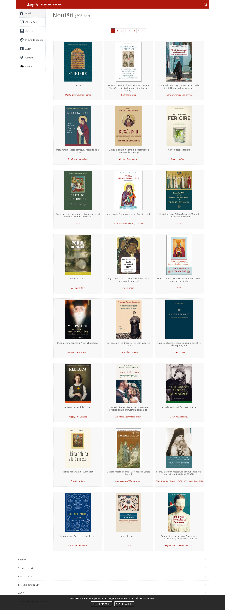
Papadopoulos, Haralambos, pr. (179, 545)
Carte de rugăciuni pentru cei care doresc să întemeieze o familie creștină (78, 215)
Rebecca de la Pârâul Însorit (78, 407)
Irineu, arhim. (128, 288)
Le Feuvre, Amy (77, 288)
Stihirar (78, 85)
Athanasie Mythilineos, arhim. (128, 416)
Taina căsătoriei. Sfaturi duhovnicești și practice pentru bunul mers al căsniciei (128, 408)
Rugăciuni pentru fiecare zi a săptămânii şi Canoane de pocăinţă (128, 151)
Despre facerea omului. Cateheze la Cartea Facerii (128, 473)
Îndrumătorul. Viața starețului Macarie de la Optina (77, 151)
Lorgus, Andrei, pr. (179, 159)
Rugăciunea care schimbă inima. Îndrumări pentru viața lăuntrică (128, 279)
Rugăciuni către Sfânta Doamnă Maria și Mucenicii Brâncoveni (179, 215)
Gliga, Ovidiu (137, 223)
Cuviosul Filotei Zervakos (128, 352)
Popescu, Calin (179, 352)
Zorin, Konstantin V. (179, 416)
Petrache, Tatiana (122, 223)
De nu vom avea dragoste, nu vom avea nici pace (128, 344)
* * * (78, 223)
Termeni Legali (25, 568)
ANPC (21, 593)
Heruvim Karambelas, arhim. (179, 95)
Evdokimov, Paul (78, 481)
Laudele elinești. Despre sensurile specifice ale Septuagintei (179, 344)
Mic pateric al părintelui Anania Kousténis (77, 343)
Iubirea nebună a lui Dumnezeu (78, 472)
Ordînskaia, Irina (128, 95)
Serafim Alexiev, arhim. (78, 159)
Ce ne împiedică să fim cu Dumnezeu (179, 407)
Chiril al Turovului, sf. (128, 159)
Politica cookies (26, 576)
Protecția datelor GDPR (29, 584)
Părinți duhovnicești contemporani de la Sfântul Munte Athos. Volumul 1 (179, 86)
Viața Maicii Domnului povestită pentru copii (128, 214)
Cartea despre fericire (179, 150)
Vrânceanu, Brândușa (77, 545)
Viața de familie (128, 536)
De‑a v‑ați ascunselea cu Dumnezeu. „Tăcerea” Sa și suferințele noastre (179, 537)
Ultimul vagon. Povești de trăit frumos (77, 536)
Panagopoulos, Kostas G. (78, 352)
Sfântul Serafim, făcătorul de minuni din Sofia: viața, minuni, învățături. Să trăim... (179, 473)
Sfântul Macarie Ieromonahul (78, 95)
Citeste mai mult (102, 603)
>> (143, 30)
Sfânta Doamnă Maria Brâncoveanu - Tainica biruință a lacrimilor (179, 279)
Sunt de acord (124, 603)
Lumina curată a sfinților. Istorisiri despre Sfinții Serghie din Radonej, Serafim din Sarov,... (128, 88)
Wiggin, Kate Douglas (78, 416)
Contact (22, 559)
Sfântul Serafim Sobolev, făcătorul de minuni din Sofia (179, 481)
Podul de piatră (77, 278)
